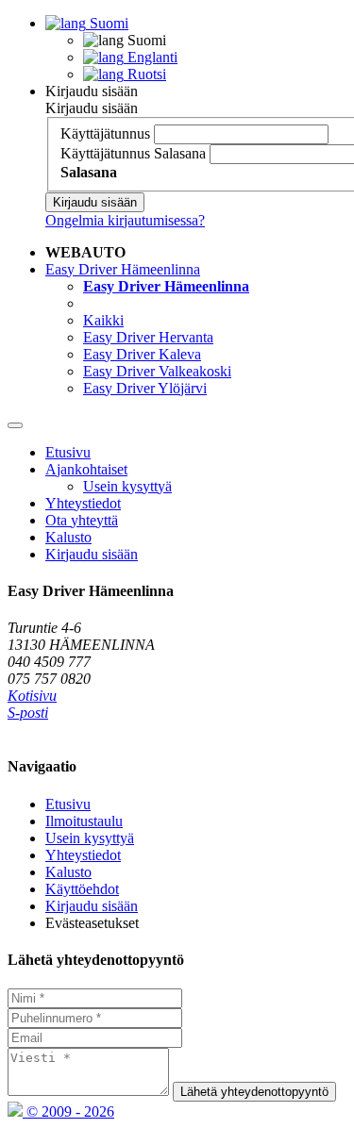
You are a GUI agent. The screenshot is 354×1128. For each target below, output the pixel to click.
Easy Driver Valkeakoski (157, 371)
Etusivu (68, 452)
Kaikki (103, 320)
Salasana (180, 153)
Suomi (107, 23)
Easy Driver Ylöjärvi (145, 388)
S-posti (28, 713)
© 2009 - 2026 (68, 1111)
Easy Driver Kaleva (142, 354)
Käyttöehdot (82, 889)
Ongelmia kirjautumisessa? (125, 220)
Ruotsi (145, 74)
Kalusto (68, 537)
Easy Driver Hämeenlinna (122, 269)
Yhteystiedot (83, 503)
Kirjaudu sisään (91, 91)
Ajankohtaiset (86, 469)
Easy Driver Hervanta (148, 337)
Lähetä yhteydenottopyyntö (254, 1092)
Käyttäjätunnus (105, 133)
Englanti (150, 57)
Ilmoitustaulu (84, 821)
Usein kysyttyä (127, 486)
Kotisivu (32, 696)
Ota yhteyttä (81, 520)
